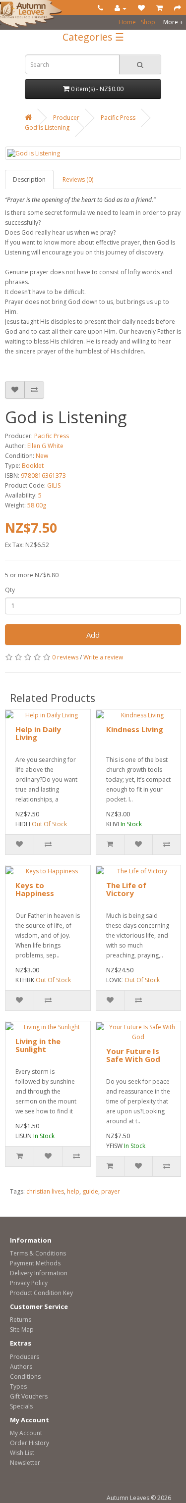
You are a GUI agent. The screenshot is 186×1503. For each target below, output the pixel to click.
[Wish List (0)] (141, 8)
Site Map (22, 1329)
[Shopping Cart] (159, 8)
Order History (29, 1443)
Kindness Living (134, 729)
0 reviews (65, 657)
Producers (24, 1357)
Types (18, 1386)
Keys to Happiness (34, 889)
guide (90, 1191)
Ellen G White (45, 446)
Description (29, 179)
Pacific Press (118, 117)
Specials (21, 1406)
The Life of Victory (126, 889)
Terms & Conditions (38, 1253)
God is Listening (47, 127)
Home (127, 22)
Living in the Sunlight (38, 1045)
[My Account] (120, 8)
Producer (66, 117)
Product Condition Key (41, 1293)
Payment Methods (35, 1263)
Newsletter (25, 1462)
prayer (110, 1191)
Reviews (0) (77, 179)
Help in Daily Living (38, 733)
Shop (148, 22)
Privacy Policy (29, 1283)
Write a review (103, 657)
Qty (10, 590)
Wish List (22, 1453)
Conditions (25, 1376)
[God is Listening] (93, 153)
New (42, 455)
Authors (21, 1366)
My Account (26, 1433)
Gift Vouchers (29, 1396)
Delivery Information (38, 1273)
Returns (20, 1319)
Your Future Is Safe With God (133, 1055)
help (73, 1191)
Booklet (33, 465)
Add (93, 635)
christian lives (45, 1191)
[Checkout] (178, 8)
